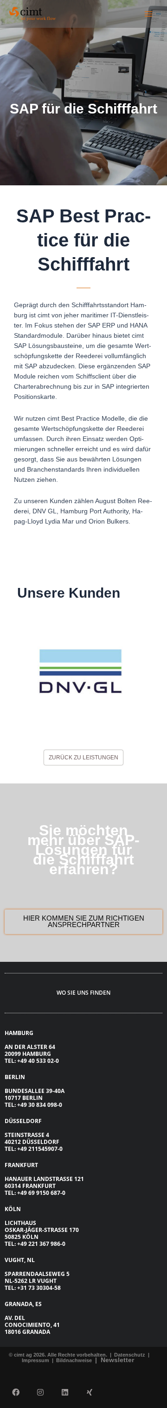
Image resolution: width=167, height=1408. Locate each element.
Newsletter (117, 1360)
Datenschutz (129, 1354)
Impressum (36, 1360)
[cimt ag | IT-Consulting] (32, 14)
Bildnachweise (74, 1360)
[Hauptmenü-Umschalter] (149, 14)
